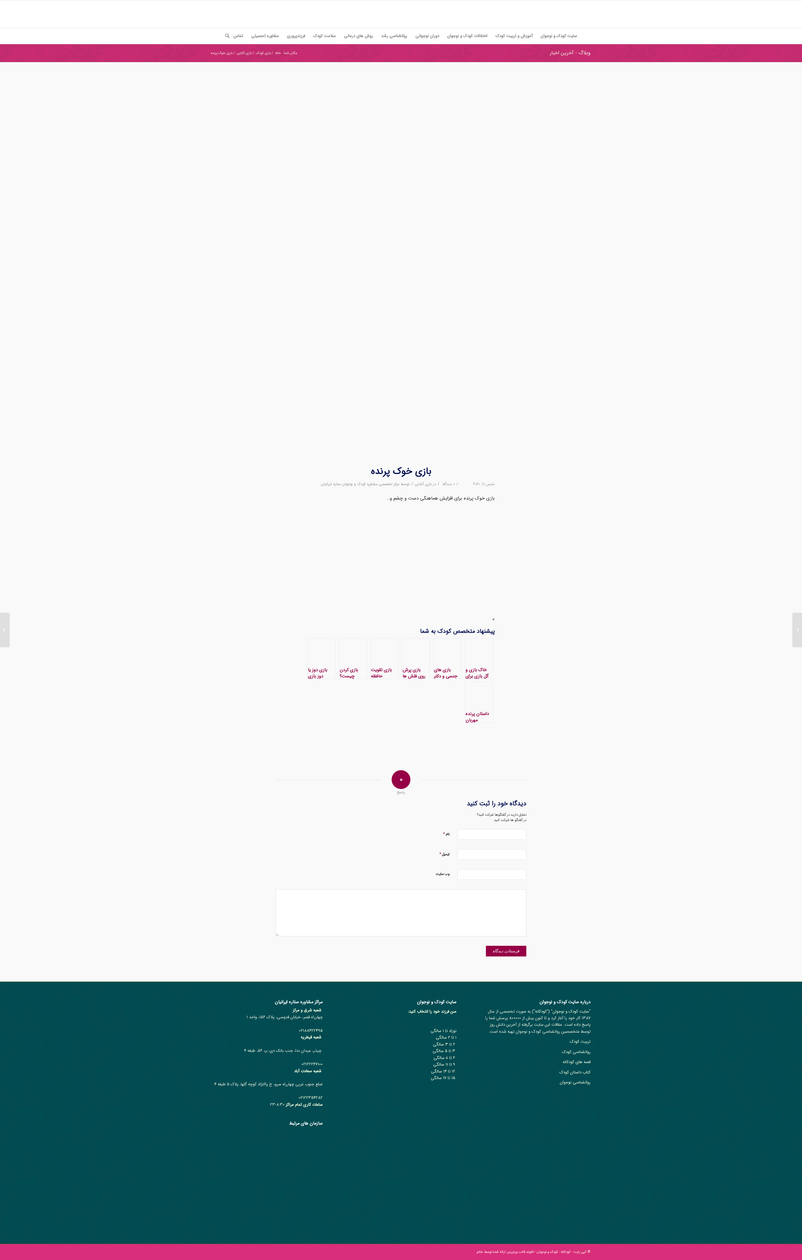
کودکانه (541, 1011)
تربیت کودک (580, 1041)
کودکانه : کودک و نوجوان (553, 1252)
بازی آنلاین (423, 484)
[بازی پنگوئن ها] (797, 630)
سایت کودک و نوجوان (571, 1011)
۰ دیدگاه (448, 484)
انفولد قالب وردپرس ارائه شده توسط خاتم (505, 1252)
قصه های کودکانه (577, 1062)
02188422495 (311, 1030)
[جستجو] (225, 36)
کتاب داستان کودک (575, 1072)
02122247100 (312, 1064)
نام (446, 834)
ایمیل (444, 854)
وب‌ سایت (443, 874)
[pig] (401, 268)
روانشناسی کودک (576, 1052)
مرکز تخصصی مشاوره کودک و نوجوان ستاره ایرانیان (360, 484)
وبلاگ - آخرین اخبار (570, 53)
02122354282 (311, 1097)
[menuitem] (559, 36)
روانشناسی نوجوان (575, 1082)
